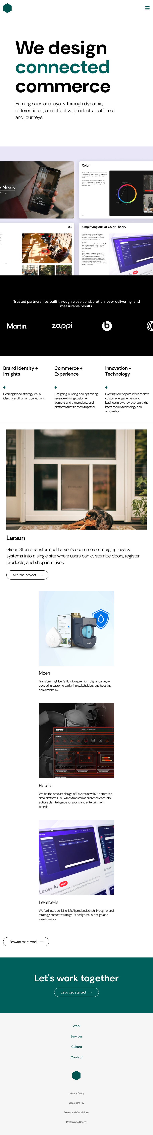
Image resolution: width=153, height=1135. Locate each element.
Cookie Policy (76, 1103)
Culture (76, 1047)
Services (76, 1036)
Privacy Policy (76, 1093)
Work (76, 1026)
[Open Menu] (147, 8)
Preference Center (76, 1122)
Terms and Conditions (76, 1112)
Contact (76, 1057)
